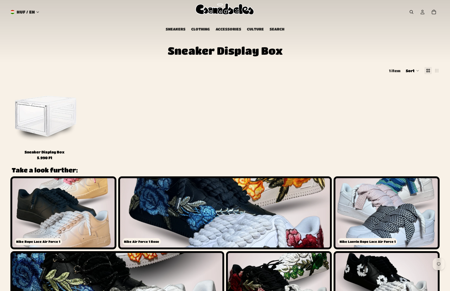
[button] (412, 70)
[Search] (411, 12)
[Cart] (434, 12)
